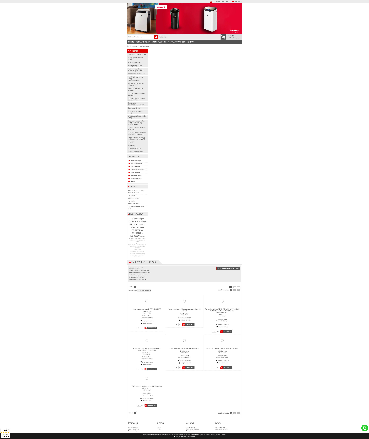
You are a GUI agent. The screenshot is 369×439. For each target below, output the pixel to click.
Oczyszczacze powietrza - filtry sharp (137, 128)
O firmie (131, 42)
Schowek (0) (238, 1)
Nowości (131, 142)
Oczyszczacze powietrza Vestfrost (136, 94)
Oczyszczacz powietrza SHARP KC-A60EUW (147, 309)
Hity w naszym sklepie (135, 152)
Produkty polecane (134, 148)
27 (238, 290)
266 (140, 243)
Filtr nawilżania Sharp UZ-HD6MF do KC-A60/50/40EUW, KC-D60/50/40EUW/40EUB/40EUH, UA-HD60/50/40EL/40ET (222, 310)
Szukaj (216, 431)
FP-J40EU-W (137, 230)
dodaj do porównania (147, 321)
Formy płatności (159, 42)
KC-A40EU (140, 224)
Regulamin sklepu (143, 42)
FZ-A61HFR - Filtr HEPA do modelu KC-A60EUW (184, 348)
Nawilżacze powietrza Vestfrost (135, 89)
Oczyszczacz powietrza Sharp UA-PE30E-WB (137, 247)
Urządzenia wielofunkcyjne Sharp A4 (137, 117)
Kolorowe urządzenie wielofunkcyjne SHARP (136, 69)
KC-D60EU (135, 236)
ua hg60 (136, 243)
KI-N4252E (132, 253)
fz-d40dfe (142, 222)
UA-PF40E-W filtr (137, 249)
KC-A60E (142, 236)
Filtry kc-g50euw (137, 256)
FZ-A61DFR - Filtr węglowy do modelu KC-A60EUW (222, 348)
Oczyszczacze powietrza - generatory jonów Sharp (137, 133)
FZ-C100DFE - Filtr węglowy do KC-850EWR (137, 241)
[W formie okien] (230, 287)
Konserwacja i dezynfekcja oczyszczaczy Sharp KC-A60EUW (184, 310)
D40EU (132, 224)
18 (234, 290)
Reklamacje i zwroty (136, 175)
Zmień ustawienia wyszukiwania (228, 268)
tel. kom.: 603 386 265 (134, 203)
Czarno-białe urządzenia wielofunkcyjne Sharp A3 (136, 138)
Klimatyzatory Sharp (135, 66)
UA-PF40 (135, 227)
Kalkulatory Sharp (134, 62)
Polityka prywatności (176, 42)
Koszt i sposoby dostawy (137, 169)
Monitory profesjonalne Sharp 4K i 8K (136, 84)
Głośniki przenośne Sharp (137, 54)
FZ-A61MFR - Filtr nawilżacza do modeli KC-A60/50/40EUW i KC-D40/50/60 (146, 349)
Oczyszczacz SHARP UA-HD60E (137, 251)
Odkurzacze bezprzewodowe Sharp (136, 104)
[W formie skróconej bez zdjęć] (238, 287)
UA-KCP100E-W (141, 238)
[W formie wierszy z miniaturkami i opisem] (234, 287)
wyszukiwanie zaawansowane (163, 36)
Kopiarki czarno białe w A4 (137, 74)
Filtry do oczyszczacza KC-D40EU (137, 255)
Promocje (131, 145)
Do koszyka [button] (152, 328)
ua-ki (142, 227)
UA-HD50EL (137, 233)
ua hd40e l (131, 238)
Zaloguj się (217, 1)
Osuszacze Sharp (134, 108)
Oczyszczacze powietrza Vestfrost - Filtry (136, 99)
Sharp (149, 316)
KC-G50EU (133, 222)
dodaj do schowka (148, 323)
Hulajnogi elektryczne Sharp (135, 58)
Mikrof (136, 238)
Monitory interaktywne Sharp (135, 78)
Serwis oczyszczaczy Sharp (135, 112)
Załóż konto (224, 1)
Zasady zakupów (135, 166)
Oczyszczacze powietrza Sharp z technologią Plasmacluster (136, 122)
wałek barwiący (137, 219)
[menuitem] (131, 42)
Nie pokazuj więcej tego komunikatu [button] (185, 436)
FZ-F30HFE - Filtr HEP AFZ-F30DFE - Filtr (137, 244)
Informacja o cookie (136, 178)
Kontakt (190, 42)
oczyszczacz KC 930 (140, 253)
